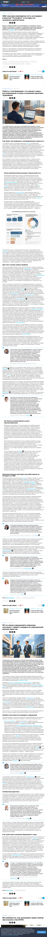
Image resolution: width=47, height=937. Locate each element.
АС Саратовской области (37, 309)
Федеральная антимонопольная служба (14, 63)
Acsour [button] (22, 289)
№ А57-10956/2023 (20, 322)
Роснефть (34, 61)
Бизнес (19, 597)
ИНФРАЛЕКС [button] (5, 392)
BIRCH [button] (20, 451)
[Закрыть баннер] (24, 926)
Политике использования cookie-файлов (9, 935)
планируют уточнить (29, 482)
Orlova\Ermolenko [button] (6, 550)
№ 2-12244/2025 (26, 334)
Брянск (28, 63)
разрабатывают (40, 275)
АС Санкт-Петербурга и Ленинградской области (20, 682)
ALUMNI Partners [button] (30, 776)
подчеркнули (27, 268)
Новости (4, 13)
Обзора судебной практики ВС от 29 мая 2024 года (28, 725)
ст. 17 (8, 375)
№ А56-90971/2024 (22, 680)
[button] (10, 23)
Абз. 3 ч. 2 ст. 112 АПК (9, 721)
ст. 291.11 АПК (34, 838)
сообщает (11, 29)
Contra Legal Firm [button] (21, 298)
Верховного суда (31, 488)
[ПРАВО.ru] (5, 2)
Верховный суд (14, 293)
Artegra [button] (37, 747)
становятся (38, 197)
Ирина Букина (30, 707)
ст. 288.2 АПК (17, 735)
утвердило (5, 251)
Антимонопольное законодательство (19, 61)
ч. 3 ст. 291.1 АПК (6, 701)
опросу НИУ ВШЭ (19, 192)
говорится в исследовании (10, 182)
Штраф (5, 61)
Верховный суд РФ (20, 890)
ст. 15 (4, 154)
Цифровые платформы (28, 597)
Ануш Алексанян (10, 597)
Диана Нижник (9, 890)
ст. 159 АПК (22, 722)
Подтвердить (41, 932)
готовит (24, 478)
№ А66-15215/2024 (16, 855)
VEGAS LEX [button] (15, 760)
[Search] (42, 2)
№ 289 (28, 143)
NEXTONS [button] (4, 368)
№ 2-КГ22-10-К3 (29, 294)
